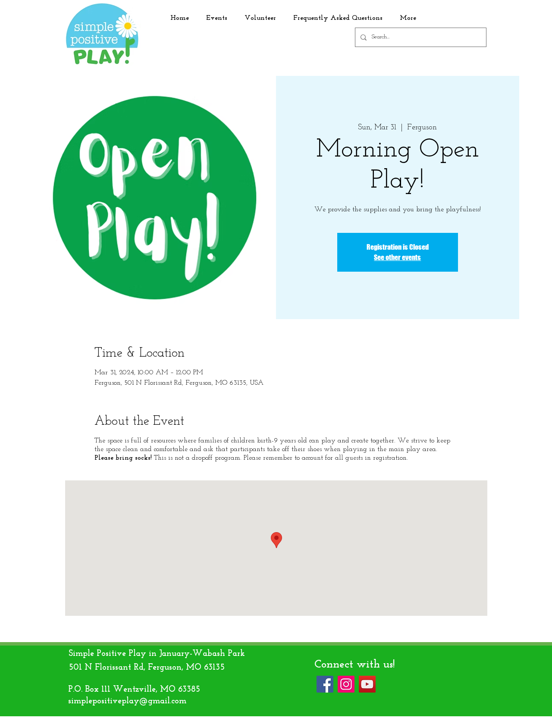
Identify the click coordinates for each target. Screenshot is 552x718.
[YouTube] (367, 684)
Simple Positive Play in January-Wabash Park (157, 653)
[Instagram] (346, 684)
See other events (397, 257)
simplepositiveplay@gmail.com (127, 701)
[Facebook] (325, 684)
